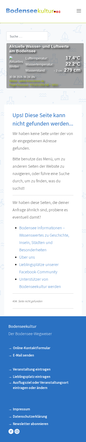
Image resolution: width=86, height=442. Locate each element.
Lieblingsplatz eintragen (31, 376)
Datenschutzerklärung (30, 416)
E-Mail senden (23, 355)
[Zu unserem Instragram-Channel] (17, 431)
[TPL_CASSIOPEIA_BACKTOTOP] (77, 432)
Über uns (27, 257)
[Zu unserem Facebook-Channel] (11, 431)
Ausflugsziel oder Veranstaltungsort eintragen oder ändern (40, 385)
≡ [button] (78, 11)
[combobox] (27, 36)
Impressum (21, 409)
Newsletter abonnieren (30, 423)
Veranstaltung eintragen (32, 369)
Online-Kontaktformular (31, 348)
